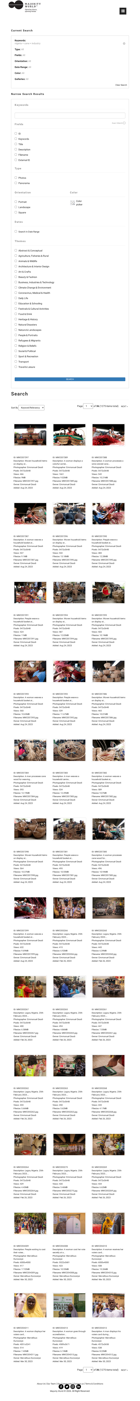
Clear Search (121, 85)
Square (22, 212)
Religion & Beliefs (27, 345)
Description (24, 149)
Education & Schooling (30, 303)
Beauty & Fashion (27, 277)
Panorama (24, 183)
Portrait (22, 202)
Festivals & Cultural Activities (33, 308)
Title (20, 144)
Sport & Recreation (28, 356)
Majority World (57, 1391)
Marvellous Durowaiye (30, 1276)
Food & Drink (25, 314)
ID (19, 133)
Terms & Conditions (94, 1384)
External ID (24, 160)
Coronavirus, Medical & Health (34, 293)
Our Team (51, 1384)
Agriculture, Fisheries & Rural (33, 255)
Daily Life (23, 298)
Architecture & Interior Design (33, 266)
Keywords (23, 139)
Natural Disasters (27, 324)
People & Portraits (28, 335)
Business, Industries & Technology (36, 282)
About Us (41, 1384)
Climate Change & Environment (34, 287)
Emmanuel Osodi (28, 484)
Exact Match (117, 123)
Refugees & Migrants (29, 340)
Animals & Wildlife (27, 261)
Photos (22, 177)
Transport (23, 361)
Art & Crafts (24, 271)
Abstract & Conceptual (30, 250)
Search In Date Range (28, 231)
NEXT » (124, 406)
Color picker (78, 203)
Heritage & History (28, 319)
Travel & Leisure (26, 367)
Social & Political (27, 351)
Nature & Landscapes (29, 330)
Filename (23, 154)
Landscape (24, 207)
